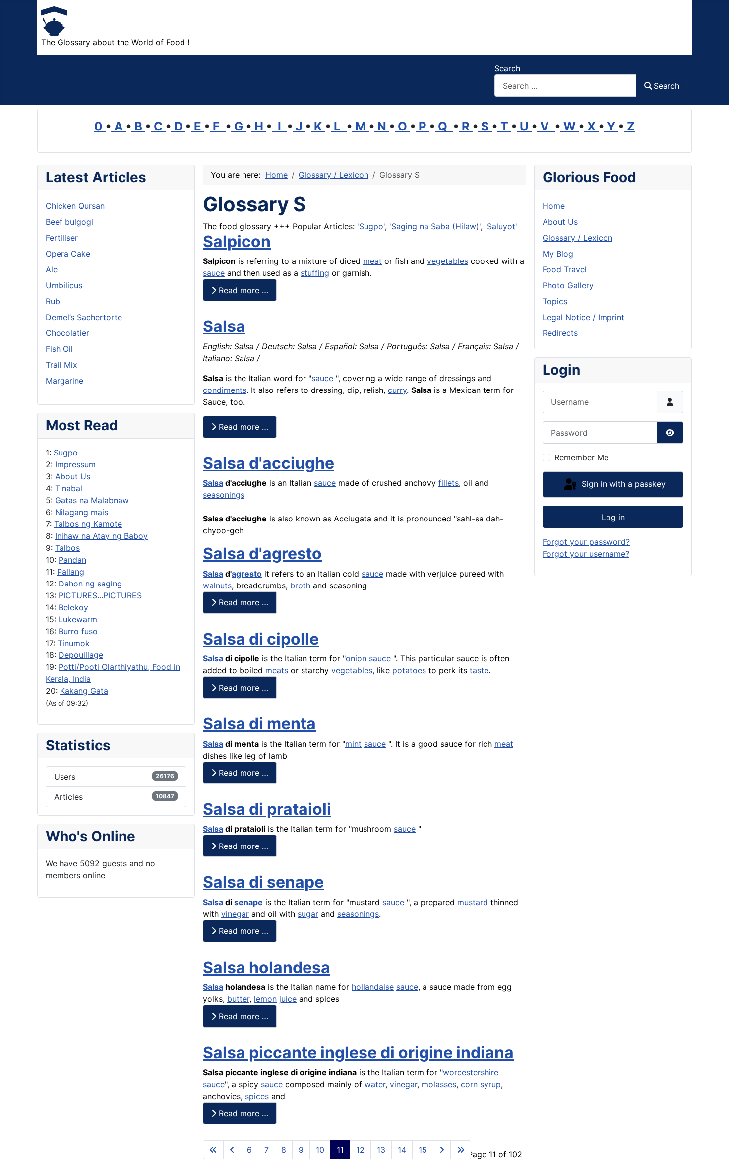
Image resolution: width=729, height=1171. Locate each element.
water (374, 1084)
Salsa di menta (259, 723)
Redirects (560, 333)
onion (356, 658)
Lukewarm (78, 619)
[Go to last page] (460, 1149)
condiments (224, 390)
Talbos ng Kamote (88, 524)
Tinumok (74, 643)
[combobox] (565, 85)
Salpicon (237, 241)
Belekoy (73, 607)
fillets (448, 483)
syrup (490, 1084)
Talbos (67, 548)
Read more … (242, 290)
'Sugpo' (371, 226)
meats (276, 670)
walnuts (217, 585)
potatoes (409, 670)
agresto (247, 574)
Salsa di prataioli (267, 809)
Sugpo (66, 452)
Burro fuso (78, 631)
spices (257, 1096)
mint (353, 744)
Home (554, 206)
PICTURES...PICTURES (100, 595)
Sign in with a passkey (622, 484)
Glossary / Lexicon (577, 238)
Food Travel (565, 269)
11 (340, 1150)
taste (479, 670)
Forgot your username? (586, 554)
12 (360, 1150)
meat (372, 261)
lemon (265, 999)
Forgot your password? (586, 542)
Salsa (224, 326)
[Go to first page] (213, 1149)
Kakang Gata (84, 691)
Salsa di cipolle (261, 639)
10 (320, 1150)
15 (423, 1150)
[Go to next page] (442, 1149)
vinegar (235, 914)
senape (248, 902)
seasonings (223, 495)
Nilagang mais (81, 512)
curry (397, 390)
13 (381, 1150)
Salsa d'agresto (262, 553)
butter (238, 999)
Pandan (72, 560)
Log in (613, 517)
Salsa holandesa (266, 967)
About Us (72, 476)
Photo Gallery (568, 285)
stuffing (315, 273)
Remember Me (581, 457)
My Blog (558, 254)
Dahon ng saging (90, 583)
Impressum (75, 464)
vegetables (447, 261)
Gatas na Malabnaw (92, 500)
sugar (308, 914)
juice (288, 999)
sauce (214, 273)
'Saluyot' (501, 226)
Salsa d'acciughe (268, 463)
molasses (439, 1084)
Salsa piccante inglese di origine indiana (358, 1052)
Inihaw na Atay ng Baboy (101, 536)
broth (300, 585)
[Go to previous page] (232, 1149)
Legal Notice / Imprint (583, 317)
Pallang (70, 572)
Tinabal (68, 488)
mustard (472, 902)
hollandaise (373, 987)
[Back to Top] (711, 1152)
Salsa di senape (263, 882)
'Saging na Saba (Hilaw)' (435, 226)
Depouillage (81, 655)
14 (402, 1150)
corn (469, 1084)
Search (507, 68)
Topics (555, 301)
